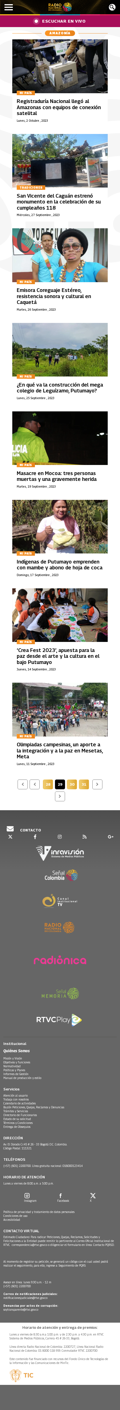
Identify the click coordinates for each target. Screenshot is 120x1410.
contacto (30, 830)
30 (73, 785)
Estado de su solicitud (17, 1119)
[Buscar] (112, 7)
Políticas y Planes (14, 1070)
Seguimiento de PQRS (72, 1265)
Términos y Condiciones (18, 1122)
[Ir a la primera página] (23, 784)
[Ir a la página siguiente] (97, 784)
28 (49, 785)
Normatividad (12, 1066)
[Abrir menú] (8, 7)
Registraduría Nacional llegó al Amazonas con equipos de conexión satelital (59, 107)
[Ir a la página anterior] (35, 784)
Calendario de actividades (19, 1103)
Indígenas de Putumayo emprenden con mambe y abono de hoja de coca (59, 565)
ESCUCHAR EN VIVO (63, 20)
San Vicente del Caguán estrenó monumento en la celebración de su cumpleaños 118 (59, 202)
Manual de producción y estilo (22, 1078)
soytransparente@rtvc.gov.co (20, 1309)
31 (85, 785)
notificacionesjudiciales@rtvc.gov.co (25, 1297)
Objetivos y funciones (16, 1062)
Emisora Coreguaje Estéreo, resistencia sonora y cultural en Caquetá (54, 296)
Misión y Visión (12, 1058)
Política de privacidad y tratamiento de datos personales (39, 1212)
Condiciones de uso (15, 1215)
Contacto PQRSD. (104, 1244)
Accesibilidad (11, 1219)
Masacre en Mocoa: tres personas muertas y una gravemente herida (57, 476)
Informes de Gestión (15, 1074)
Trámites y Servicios (15, 1111)
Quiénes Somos (16, 1050)
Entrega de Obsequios (16, 1126)
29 (61, 785)
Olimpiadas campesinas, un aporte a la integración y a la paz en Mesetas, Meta (60, 750)
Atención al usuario (15, 1095)
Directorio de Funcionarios (20, 1115)
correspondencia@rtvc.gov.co (29, 1244)
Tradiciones (31, 187)
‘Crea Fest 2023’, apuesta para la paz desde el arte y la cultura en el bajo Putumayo (58, 656)
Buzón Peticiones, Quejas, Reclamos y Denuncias (33, 1107)
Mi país (26, 93)
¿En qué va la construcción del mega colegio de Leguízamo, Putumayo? (60, 388)
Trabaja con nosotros (16, 1099)
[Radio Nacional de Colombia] (60, 7)
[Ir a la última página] (60, 796)
